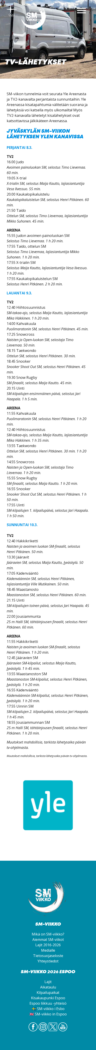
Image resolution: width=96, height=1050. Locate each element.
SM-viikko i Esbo (51, 1008)
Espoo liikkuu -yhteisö (48, 1003)
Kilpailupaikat (48, 992)
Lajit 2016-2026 (48, 944)
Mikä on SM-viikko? (48, 934)
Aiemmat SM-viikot (48, 939)
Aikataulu (48, 987)
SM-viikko (34, 19)
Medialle (48, 950)
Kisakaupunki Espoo (48, 997)
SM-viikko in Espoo (51, 1014)
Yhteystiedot (48, 961)
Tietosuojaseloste (48, 955)
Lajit (48, 981)
